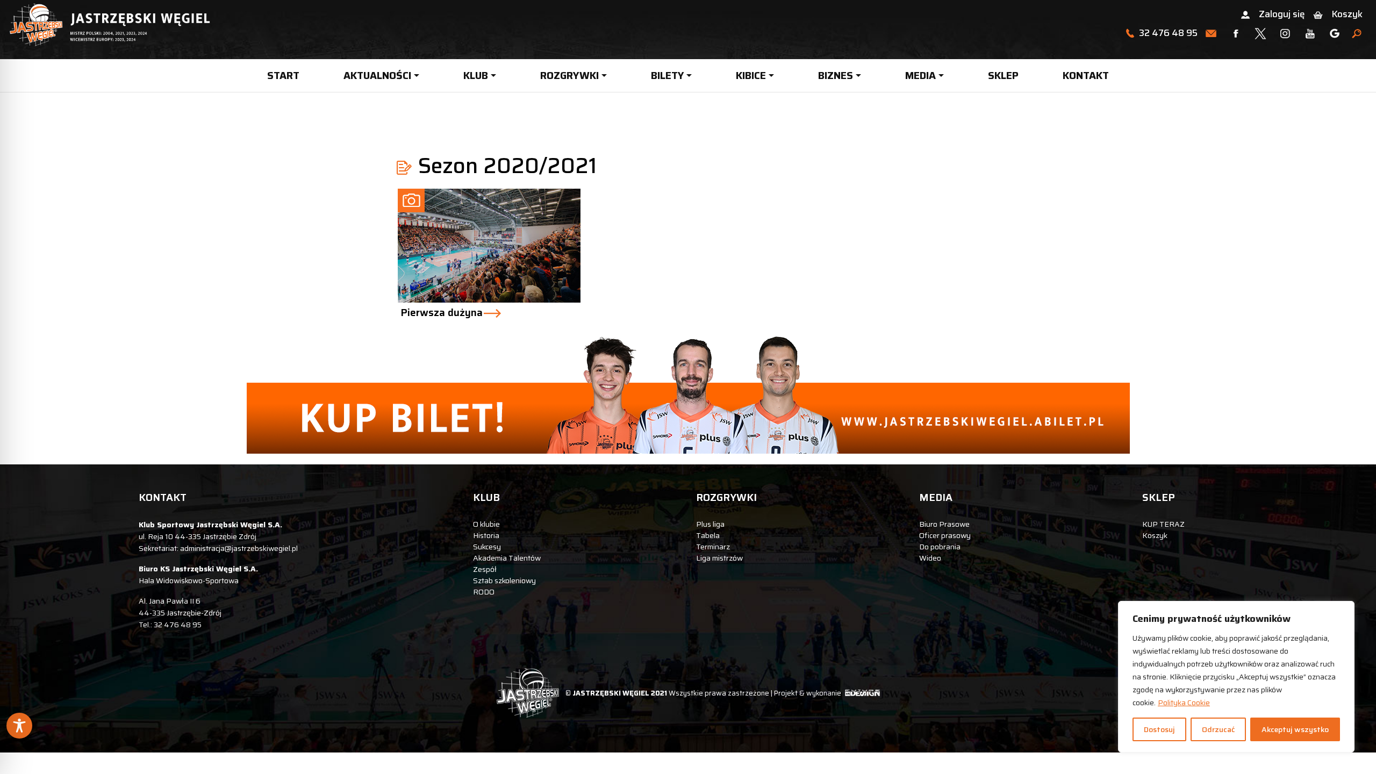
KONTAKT (1086, 75)
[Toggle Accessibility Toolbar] (19, 726)
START (283, 75)
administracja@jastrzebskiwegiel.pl (239, 548)
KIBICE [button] (751, 75)
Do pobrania (940, 547)
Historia (486, 535)
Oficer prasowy (945, 535)
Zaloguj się (1282, 14)
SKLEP (1003, 75)
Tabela (708, 535)
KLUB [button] (475, 75)
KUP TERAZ (1163, 524)
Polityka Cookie (1184, 702)
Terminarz (713, 547)
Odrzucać (1218, 729)
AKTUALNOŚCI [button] (377, 75)
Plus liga (710, 524)
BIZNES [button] (835, 75)
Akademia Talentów (507, 558)
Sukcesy (487, 547)
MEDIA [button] (920, 75)
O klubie (486, 524)
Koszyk (1347, 14)
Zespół (485, 569)
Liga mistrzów (719, 558)
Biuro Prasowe (944, 524)
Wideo (930, 558)
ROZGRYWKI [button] (569, 75)
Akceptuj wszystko (1295, 729)
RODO (483, 592)
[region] (1236, 676)
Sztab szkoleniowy (504, 580)
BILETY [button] (667, 75)
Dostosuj (1159, 729)
